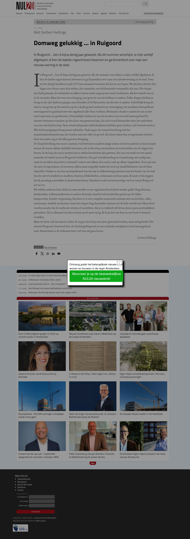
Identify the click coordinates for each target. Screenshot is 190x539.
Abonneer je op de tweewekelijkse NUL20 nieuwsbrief (96, 276)
